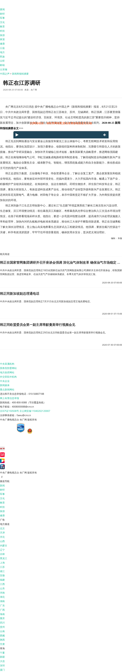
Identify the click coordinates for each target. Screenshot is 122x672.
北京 (2, 528)
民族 (2, 56)
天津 (2, 532)
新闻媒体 (5, 385)
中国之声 (5, 73)
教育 (2, 26)
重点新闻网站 (7, 389)
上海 (2, 562)
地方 (2, 52)
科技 (2, 30)
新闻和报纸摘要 (20, 73)
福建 (2, 579)
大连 (2, 661)
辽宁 (2, 549)
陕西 (2, 639)
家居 (2, 39)
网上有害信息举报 (9, 398)
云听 (2, 60)
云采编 (3, 69)
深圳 (2, 665)
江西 (2, 584)
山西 (2, 541)
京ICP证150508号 (9, 411)
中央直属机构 (7, 363)
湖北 (2, 596)
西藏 (2, 635)
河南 (2, 592)
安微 (2, 575)
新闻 (2, 485)
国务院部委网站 (8, 368)
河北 (2, 536)
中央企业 (5, 381)
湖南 (2, 601)
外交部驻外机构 (8, 376)
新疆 (2, 656)
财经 (2, 13)
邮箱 (2, 65)
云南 (2, 631)
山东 (2, 588)
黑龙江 (3, 558)
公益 (2, 48)
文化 (2, 22)
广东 (2, 605)
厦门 (2, 669)
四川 (2, 622)
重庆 (2, 618)
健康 (2, 43)
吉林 (2, 554)
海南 (2, 614)
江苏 (2, 567)
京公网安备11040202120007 (34, 411)
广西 (2, 609)
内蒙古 (3, 545)
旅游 (2, 35)
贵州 (2, 627)
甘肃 (2, 644)
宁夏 (2, 652)
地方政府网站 (7, 372)
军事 (2, 17)
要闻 (2, 9)
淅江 (2, 571)
